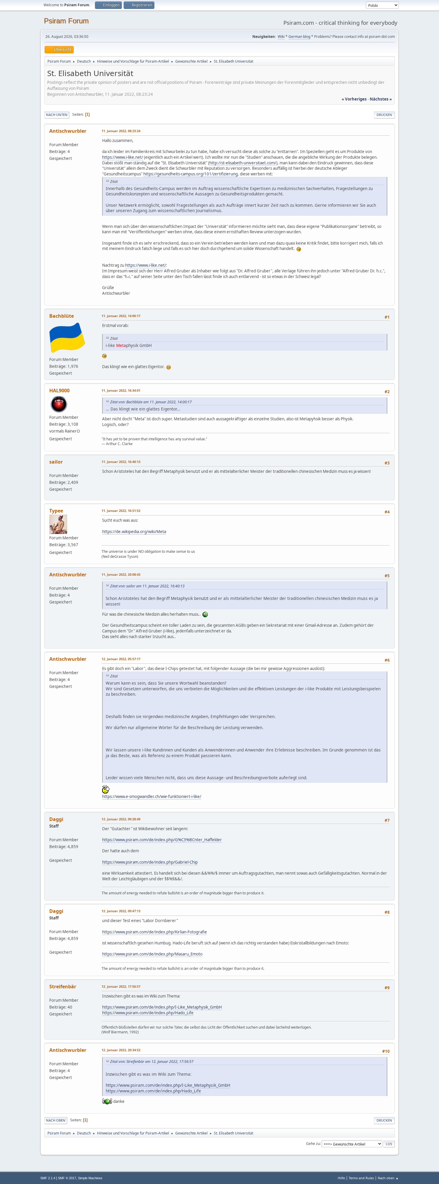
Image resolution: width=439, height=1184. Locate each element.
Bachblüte (61, 316)
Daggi (56, 819)
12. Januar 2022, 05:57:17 (121, 659)
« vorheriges (354, 99)
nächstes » (381, 99)
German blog (299, 36)
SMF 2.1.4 (47, 1178)
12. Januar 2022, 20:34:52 (121, 1050)
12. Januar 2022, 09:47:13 (121, 911)
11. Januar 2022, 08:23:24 (121, 131)
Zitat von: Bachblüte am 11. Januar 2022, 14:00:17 (151, 402)
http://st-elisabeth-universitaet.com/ (242, 163)
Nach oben (55, 1120)
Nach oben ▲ (388, 1178)
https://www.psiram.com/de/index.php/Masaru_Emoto (152, 954)
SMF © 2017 (67, 1178)
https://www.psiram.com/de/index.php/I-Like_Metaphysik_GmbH (162, 1007)
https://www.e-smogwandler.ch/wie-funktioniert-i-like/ (151, 796)
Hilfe (341, 1178)
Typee (56, 510)
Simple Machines (90, 1178)
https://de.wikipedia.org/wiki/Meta (134, 531)
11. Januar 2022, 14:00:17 (121, 316)
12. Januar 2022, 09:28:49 (121, 819)
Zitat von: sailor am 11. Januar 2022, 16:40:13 (147, 586)
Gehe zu (313, 1143)
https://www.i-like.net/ (122, 157)
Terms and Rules (361, 1178)
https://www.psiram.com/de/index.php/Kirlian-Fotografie (154, 932)
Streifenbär (62, 986)
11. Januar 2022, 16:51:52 (121, 510)
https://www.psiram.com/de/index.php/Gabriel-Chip (150, 862)
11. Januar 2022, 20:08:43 (121, 574)
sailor (56, 462)
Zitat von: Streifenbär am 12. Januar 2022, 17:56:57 (152, 1061)
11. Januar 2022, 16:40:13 (121, 461)
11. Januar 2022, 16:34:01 (121, 390)
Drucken (384, 114)
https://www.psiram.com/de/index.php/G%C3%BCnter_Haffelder (162, 839)
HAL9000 (59, 390)
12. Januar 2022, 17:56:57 (121, 986)
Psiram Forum (66, 21)
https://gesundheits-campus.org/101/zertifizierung (190, 174)
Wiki (281, 36)
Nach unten (56, 114)
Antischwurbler (67, 131)
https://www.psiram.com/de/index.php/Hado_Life (148, 1012)
